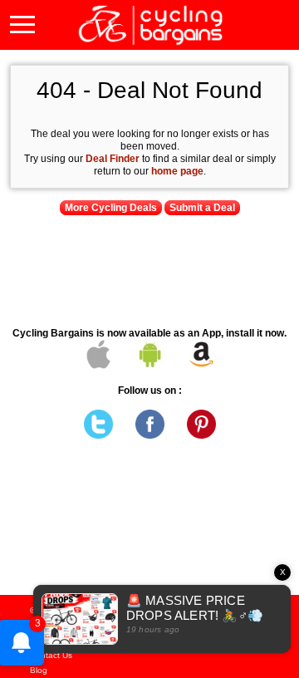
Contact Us (51, 655)
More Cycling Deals (111, 208)
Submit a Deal (202, 208)
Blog (38, 670)
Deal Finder (113, 159)
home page (177, 171)
